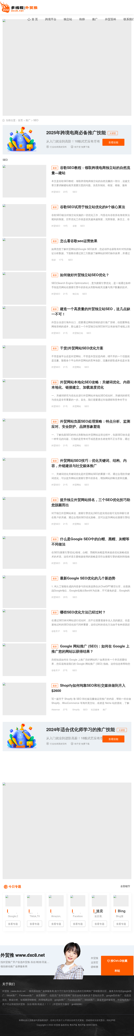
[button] (75, 960)
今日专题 (15, 886)
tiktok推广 (90, 999)
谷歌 (75, 225)
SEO (35, 120)
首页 (20, 120)
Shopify (76, 709)
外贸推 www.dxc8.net (23, 955)
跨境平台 (50, 19)
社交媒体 (95, 709)
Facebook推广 (75, 999)
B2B (82, 19)
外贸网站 (77, 366)
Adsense (55, 709)
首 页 (32, 19)
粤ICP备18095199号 (87, 1024)
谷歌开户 (55, 630)
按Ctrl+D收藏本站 (117, 966)
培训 (53, 259)
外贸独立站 (78, 332)
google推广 (60, 999)
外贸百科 (110, 19)
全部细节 (125, 886)
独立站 (68, 19)
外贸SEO (55, 191)
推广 (95, 19)
